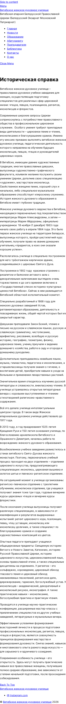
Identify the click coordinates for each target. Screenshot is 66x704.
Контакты (13, 52)
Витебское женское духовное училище (27, 701)
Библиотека (14, 48)
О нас (10, 56)
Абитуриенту (15, 40)
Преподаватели (16, 44)
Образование (15, 36)
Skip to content (9, 1)
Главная (12, 28)
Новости (12, 32)
